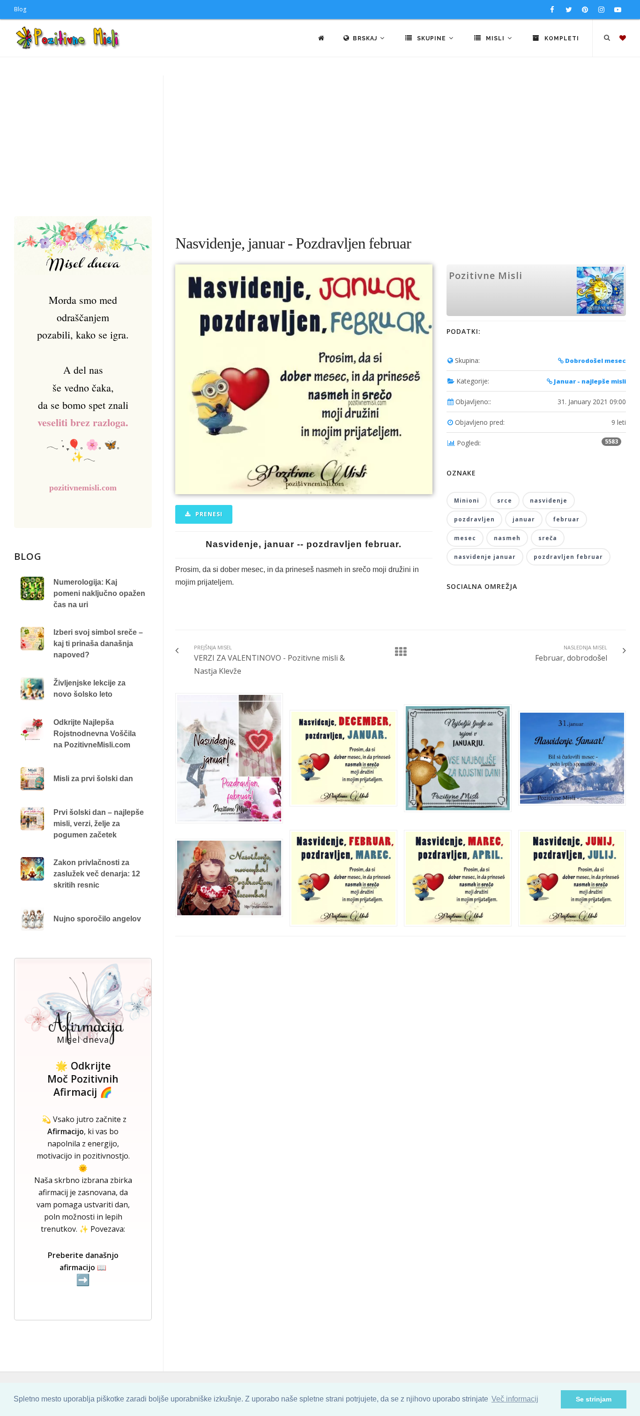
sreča (547, 538)
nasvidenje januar (485, 557)
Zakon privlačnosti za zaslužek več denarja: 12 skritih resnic (96, 874)
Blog (20, 9)
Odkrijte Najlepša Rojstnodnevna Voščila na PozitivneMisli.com (94, 733)
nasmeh (507, 538)
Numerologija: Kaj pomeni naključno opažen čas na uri (99, 593)
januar (524, 519)
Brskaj (366, 38)
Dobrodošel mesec (595, 360)
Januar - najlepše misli (589, 381)
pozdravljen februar (568, 557)
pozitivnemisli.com (83, 487)
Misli (495, 38)
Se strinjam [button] (593, 1399)
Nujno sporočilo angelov (97, 919)
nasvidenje (548, 501)
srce (504, 501)
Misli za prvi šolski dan (93, 779)
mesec (465, 538)
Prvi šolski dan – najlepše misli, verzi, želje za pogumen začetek (98, 823)
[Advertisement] (320, 145)
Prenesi (208, 514)
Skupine (431, 38)
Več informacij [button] (514, 1399)
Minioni (466, 501)
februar (566, 519)
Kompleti (561, 38)
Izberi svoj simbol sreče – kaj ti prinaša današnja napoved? (98, 643)
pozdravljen (474, 519)
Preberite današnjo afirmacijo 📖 (83, 1268)
